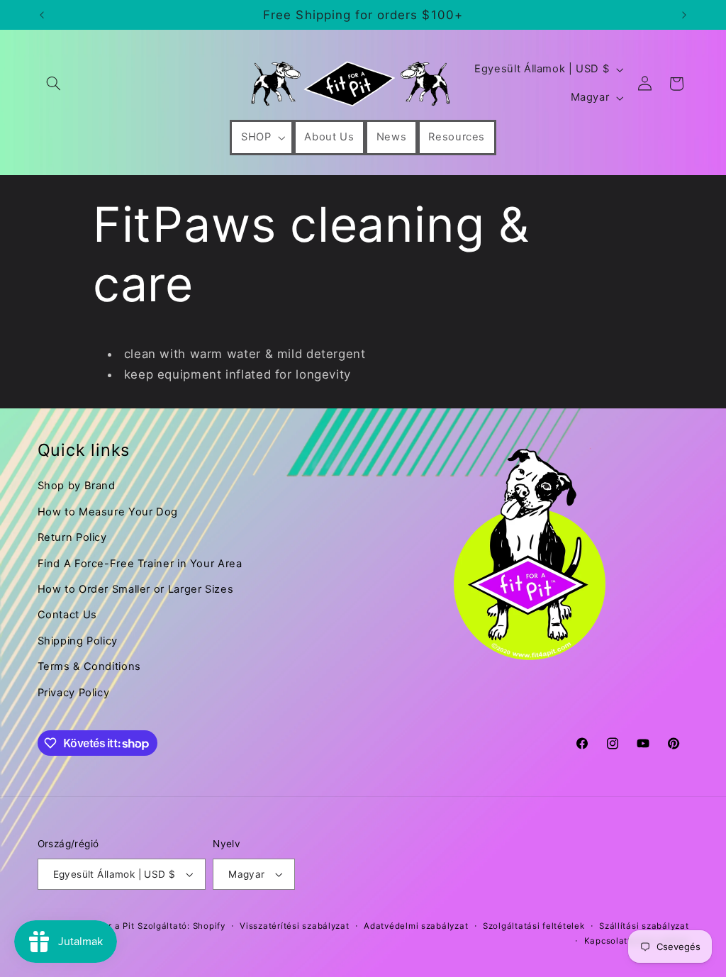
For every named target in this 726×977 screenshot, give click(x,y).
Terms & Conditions (89, 666)
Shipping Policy (78, 641)
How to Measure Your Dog (108, 512)
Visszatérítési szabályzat (294, 926)
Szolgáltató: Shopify (181, 926)
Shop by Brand (77, 485)
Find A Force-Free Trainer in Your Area (140, 563)
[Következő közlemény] (684, 15)
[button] (54, 83)
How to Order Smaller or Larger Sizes (136, 589)
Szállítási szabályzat (643, 926)
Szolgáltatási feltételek (534, 926)
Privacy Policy (74, 692)
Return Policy (72, 537)
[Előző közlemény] (41, 15)
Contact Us (67, 614)
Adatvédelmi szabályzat (416, 926)
